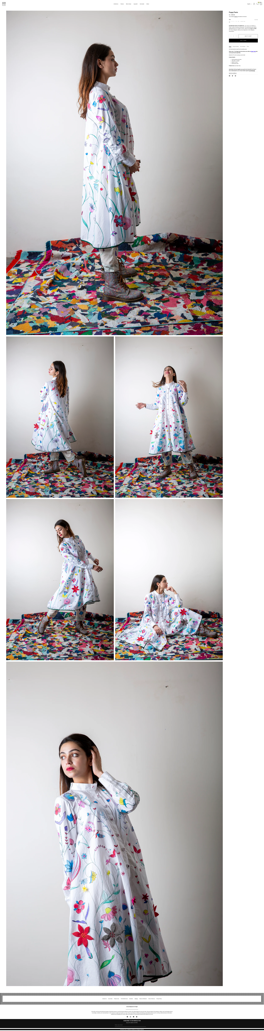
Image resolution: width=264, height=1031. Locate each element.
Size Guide (142, 3)
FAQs (248, 46)
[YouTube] (133, 1017)
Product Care (116, 998)
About (148, 3)
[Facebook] (127, 1017)
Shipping (236, 16)
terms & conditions (233, 73)
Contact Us (104, 998)
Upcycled (135, 3)
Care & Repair (242, 46)
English (248, 3)
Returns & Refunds (143, 998)
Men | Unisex (128, 3)
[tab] (231, 46)
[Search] (257, 3)
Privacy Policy (159, 998)
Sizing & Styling (236, 46)
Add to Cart (248, 36)
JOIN (148, 1024)
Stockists (131, 998)
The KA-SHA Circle (124, 998)
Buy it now (243, 40)
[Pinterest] (136, 1017)
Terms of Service (151, 998)
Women (122, 3)
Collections (116, 3)
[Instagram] (130, 1017)
